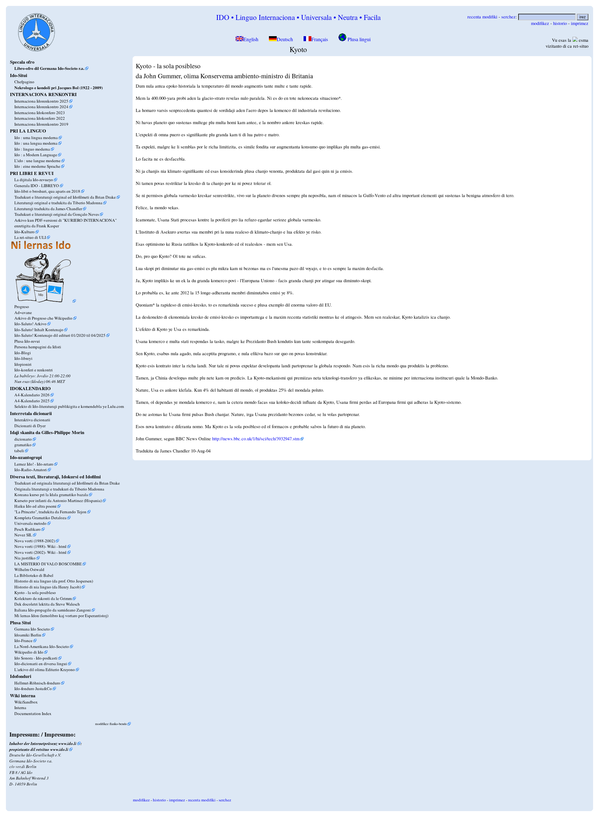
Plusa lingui (358, 39)
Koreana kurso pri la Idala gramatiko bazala (51, 494)
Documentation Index (32, 713)
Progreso (21, 306)
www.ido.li (67, 743)
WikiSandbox (26, 702)
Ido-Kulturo (24, 231)
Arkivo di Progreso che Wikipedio (43, 318)
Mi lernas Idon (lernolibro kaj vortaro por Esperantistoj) (61, 615)
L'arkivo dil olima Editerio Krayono (44, 669)
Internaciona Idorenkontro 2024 (41, 106)
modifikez (540, 23)
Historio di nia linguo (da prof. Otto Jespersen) (53, 581)
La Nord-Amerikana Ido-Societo (41, 646)
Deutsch (285, 39)
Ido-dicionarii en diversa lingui (40, 663)
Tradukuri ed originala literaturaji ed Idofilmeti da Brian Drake (67, 483)
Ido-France (23, 640)
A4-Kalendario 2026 (32, 395)
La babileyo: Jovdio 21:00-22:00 (42, 376)
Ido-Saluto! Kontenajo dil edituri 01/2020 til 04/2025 (59, 335)
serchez (508, 17)
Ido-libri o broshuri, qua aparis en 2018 (47, 191)
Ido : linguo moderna (32, 149)
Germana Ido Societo (32, 629)
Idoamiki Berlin (27, 635)
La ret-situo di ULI (30, 237)
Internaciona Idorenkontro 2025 (41, 101)
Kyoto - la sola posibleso (35, 592)
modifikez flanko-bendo (111, 723)
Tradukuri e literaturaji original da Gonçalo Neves (56, 214)
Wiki (51, 546)
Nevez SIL (23, 535)
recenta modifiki (482, 17)
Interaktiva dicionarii (32, 420)
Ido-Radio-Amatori (30, 469)
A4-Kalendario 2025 (32, 401)
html (62, 546)
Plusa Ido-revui (27, 341)
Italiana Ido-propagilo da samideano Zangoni (52, 610)
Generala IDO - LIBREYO (36, 185)
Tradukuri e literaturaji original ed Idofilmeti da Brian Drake (65, 197)
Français (319, 39)
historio (560, 23)
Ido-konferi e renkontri (33, 370)
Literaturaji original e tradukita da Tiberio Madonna (58, 202)
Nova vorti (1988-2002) (34, 541)
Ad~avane (23, 312)
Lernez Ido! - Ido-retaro (33, 464)
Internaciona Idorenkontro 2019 (41, 124)
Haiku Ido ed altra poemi (35, 506)
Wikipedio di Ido (28, 652)
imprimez (579, 23)
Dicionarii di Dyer (30, 425)
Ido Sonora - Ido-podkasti (35, 658)
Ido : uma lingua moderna (36, 137)
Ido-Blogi (22, 352)
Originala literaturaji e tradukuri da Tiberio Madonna (59, 489)
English (251, 39)
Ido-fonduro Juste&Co (33, 688)
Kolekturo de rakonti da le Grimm (43, 598)
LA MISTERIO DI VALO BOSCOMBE (48, 564)
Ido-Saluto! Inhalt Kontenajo (38, 329)
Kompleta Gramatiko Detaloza (40, 517)
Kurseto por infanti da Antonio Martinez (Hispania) (58, 500)
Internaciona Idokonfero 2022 (39, 118)
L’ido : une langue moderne (37, 160)
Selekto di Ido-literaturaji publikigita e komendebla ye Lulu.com (69, 406)
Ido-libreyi (23, 358)
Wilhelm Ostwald (29, 569)
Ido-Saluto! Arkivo (30, 323)
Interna (20, 707)
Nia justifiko (25, 558)
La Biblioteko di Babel (33, 575)
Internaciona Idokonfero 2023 (39, 112)
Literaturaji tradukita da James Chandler (48, 208)
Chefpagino (24, 82)
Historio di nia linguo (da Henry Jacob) (47, 587)
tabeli (19, 450)
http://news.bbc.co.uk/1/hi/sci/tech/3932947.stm (256, 439)
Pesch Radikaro (27, 529)
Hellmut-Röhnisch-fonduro (37, 683)
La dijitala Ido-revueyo (33, 179)
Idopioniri (23, 364)
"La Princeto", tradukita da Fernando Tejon (50, 512)
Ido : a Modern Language (35, 154)
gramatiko (23, 444)
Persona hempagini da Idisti (37, 347)
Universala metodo (30, 523)
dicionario (23, 439)
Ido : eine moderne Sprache (37, 166)
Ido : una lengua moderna (35, 143)
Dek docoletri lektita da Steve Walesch (47, 604)
